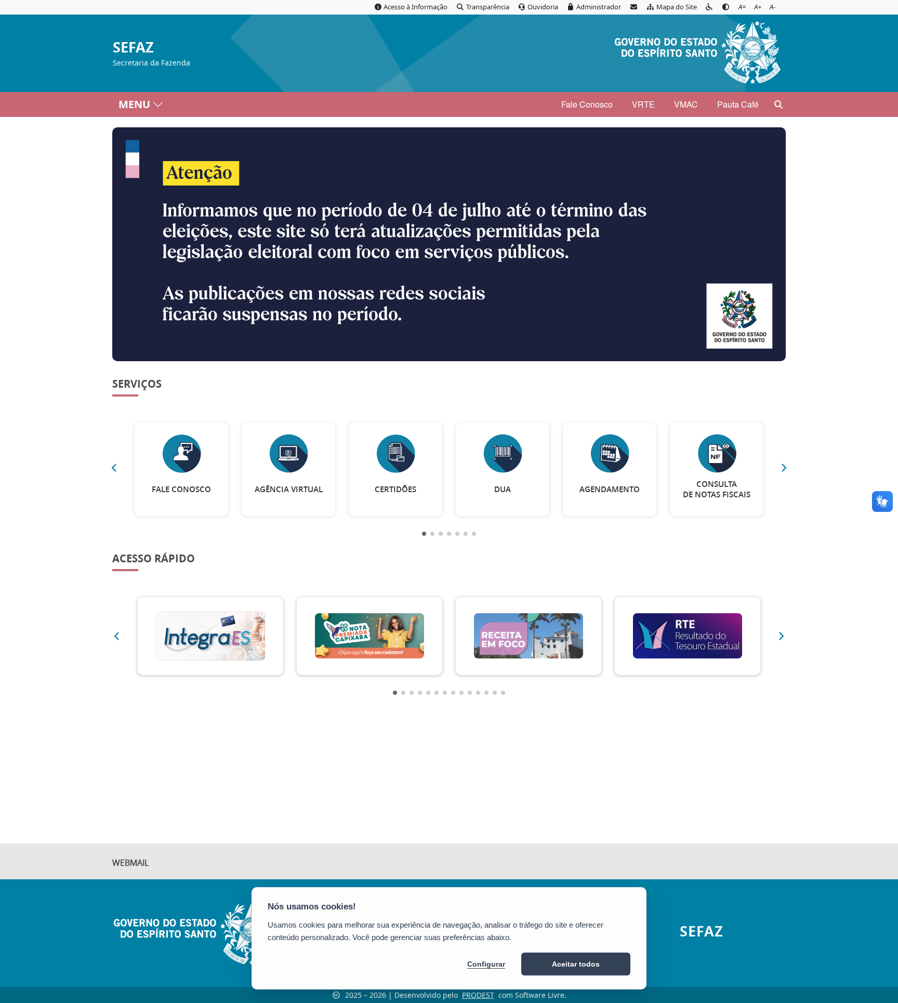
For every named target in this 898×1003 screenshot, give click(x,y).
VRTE (643, 104)
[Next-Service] (784, 468)
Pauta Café (738, 104)
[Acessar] (449, 244)
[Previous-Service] (114, 468)
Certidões (395, 489)
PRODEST (478, 995)
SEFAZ (133, 47)
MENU (134, 104)
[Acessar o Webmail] (633, 7)
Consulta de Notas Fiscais (716, 489)
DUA (502, 489)
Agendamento (609, 489)
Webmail (130, 862)
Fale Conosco (587, 104)
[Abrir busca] (778, 104)
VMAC (686, 104)
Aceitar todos (576, 964)
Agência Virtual (289, 489)
